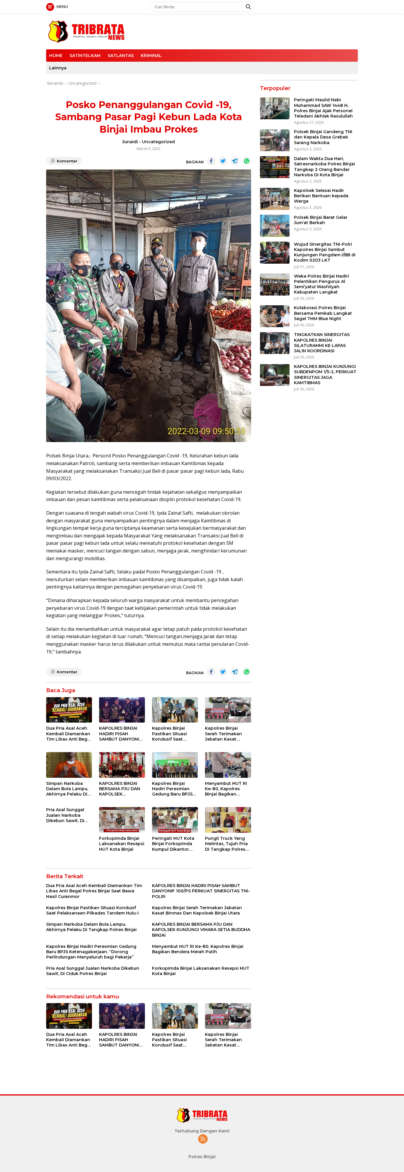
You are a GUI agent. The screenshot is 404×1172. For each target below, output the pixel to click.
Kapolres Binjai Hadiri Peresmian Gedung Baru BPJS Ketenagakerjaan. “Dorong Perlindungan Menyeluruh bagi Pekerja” (172, 789)
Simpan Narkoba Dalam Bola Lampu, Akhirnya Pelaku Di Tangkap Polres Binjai (67, 789)
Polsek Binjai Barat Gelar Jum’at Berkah (321, 220)
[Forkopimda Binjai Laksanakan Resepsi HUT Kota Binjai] (122, 820)
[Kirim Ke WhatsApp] (246, 161)
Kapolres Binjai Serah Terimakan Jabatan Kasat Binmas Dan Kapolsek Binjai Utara (223, 734)
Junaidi (130, 141)
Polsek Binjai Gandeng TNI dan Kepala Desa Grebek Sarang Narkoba (323, 137)
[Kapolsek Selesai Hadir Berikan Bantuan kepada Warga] (275, 199)
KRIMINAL (151, 55)
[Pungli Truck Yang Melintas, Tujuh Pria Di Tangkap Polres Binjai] (228, 820)
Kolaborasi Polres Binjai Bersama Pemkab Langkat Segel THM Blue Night (323, 313)
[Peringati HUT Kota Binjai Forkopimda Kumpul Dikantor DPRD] (175, 820)
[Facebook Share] (211, 161)
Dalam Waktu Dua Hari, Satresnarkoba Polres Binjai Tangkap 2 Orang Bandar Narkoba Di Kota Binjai (324, 167)
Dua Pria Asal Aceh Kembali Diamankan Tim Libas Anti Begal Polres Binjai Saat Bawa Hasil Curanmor (68, 734)
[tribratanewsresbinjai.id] (86, 31)
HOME (55, 55)
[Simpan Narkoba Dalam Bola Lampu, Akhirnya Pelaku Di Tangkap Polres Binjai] (69, 765)
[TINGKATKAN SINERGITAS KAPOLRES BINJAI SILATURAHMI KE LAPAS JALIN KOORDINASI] (275, 343)
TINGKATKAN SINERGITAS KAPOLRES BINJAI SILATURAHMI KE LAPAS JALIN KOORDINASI (322, 343)
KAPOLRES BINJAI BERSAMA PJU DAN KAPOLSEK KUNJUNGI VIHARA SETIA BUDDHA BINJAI (119, 789)
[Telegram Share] (234, 161)
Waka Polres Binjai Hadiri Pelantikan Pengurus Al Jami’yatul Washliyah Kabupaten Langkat (321, 284)
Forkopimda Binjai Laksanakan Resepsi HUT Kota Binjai (121, 844)
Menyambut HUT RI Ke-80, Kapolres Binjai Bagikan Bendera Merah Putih (228, 789)
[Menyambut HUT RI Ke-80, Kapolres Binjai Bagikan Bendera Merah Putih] (228, 765)
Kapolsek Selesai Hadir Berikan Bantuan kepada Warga (321, 196)
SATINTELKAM (85, 55)
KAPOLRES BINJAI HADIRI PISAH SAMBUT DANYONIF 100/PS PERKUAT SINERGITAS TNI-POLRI (120, 734)
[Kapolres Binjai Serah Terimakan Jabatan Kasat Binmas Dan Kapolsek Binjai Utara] (228, 710)
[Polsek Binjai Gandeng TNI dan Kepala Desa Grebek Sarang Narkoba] (275, 140)
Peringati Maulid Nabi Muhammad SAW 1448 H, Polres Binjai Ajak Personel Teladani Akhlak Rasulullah (323, 108)
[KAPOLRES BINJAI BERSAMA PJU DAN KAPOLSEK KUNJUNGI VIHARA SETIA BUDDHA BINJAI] (122, 765)
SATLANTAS (121, 55)
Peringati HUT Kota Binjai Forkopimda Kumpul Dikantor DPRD (173, 844)
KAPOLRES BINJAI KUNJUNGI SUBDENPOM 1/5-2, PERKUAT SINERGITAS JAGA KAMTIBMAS (325, 375)
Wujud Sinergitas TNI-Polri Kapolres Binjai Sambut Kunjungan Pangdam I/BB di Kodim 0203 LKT (324, 252)
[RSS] (203, 1139)
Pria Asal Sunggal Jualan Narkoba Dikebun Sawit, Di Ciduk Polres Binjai (66, 815)
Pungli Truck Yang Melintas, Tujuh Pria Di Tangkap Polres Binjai (226, 844)
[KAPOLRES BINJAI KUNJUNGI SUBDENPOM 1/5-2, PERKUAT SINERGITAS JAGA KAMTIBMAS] (275, 375)
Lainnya (58, 68)
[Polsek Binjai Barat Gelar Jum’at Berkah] (275, 226)
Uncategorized (158, 141)
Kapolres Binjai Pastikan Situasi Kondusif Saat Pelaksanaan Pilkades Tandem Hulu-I (171, 734)
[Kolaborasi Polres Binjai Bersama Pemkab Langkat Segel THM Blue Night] (275, 316)
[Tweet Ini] (223, 161)
